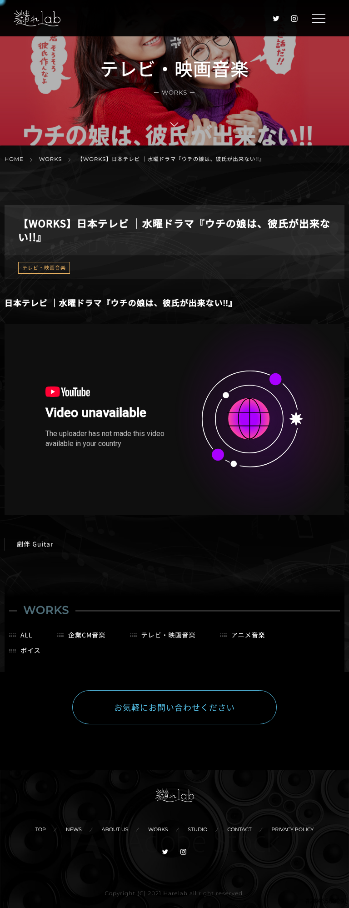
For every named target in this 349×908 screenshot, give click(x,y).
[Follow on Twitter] (276, 18)
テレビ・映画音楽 (44, 267)
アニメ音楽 (248, 635)
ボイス (30, 650)
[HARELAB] (37, 18)
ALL (26, 635)
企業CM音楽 (86, 635)
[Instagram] (294, 18)
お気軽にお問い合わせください (174, 707)
